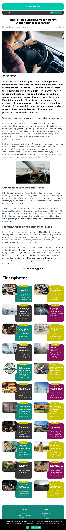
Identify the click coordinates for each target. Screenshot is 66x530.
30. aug (23, 286)
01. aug (55, 364)
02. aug (23, 344)
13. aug (24, 325)
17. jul (55, 403)
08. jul (55, 481)
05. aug (55, 325)
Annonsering (46, 513)
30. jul (23, 384)
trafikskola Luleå (25, 123)
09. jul (55, 462)
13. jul (55, 423)
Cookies (46, 518)
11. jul (23, 442)
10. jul (55, 442)
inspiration (60, 27)
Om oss (46, 516)
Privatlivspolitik (35, 527)
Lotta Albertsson (22, 27)
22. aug (55, 305)
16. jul (23, 423)
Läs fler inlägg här (33, 268)
